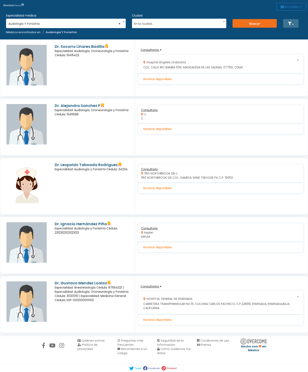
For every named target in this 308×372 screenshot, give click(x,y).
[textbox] (177, 23)
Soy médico (292, 6)
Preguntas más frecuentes (130, 342)
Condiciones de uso (214, 340)
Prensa (205, 345)
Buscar (254, 23)
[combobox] (64, 23)
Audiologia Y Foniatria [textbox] (64, 24)
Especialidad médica (21, 15)
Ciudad (137, 15)
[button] (291, 23)
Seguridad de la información (170, 342)
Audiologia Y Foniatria (61, 32)
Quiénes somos (93, 340)
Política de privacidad (87, 347)
